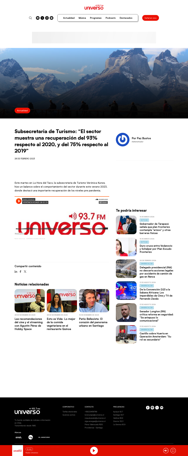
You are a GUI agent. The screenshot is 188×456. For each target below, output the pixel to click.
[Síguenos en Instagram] (47, 18)
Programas (96, 18)
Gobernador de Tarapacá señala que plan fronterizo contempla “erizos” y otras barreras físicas (155, 228)
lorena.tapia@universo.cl (94, 415)
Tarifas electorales (70, 411)
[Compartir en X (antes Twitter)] (25, 271)
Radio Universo (20, 238)
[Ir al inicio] (94, 7)
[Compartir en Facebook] (20, 271)
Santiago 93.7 (118, 415)
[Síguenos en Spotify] (51, 18)
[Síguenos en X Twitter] (42, 18)
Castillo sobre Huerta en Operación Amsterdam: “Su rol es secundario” (155, 336)
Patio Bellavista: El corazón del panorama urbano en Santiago (93, 322)
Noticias (144, 220)
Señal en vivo (151, 18)
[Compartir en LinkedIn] (16, 271)
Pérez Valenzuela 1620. (94, 424)
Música (82, 18)
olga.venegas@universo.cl (95, 421)
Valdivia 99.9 (118, 418)
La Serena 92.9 (119, 424)
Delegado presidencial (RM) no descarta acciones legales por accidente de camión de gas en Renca (156, 272)
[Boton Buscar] (30, 18)
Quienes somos (69, 415)
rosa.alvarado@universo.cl (95, 418)
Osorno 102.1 (118, 421)
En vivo (29, 449)
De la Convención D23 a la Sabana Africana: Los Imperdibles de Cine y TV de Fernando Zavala (156, 294)
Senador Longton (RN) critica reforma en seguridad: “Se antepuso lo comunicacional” (156, 316)
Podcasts (111, 18)
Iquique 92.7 (118, 411)
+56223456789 (91, 411)
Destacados (126, 18)
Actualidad (69, 18)
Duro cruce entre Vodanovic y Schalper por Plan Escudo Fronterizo (156, 248)
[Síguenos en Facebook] (38, 18)
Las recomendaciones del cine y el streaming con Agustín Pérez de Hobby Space (29, 324)
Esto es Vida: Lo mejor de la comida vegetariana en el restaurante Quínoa (61, 324)
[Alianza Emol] (19, 437)
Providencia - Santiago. (94, 428)
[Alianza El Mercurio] (44, 437)
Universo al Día (147, 264)
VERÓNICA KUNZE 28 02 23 (35, 238)
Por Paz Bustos (141, 138)
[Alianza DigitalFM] (30, 437)
